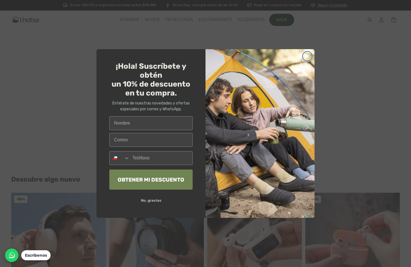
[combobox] (120, 158)
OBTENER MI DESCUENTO (151, 180)
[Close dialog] (307, 56)
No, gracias (151, 200)
